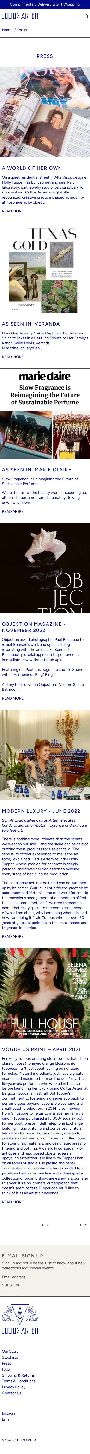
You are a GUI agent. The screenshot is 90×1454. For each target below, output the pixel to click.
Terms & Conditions (18, 1381)
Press (22, 30)
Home (7, 30)
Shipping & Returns (18, 1375)
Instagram (10, 1413)
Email (6, 1419)
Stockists (10, 1357)
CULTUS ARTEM (24, 1440)
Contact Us (11, 1393)
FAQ (6, 1369)
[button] (85, 16)
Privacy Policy (13, 1387)
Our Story (10, 1351)
